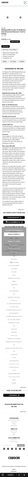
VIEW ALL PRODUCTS (14, 234)
